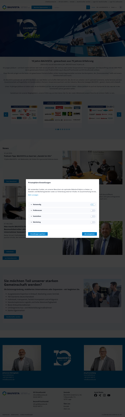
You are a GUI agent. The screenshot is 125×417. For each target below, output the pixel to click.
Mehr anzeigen (33, 195)
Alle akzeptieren (89, 234)
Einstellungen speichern (37, 234)
